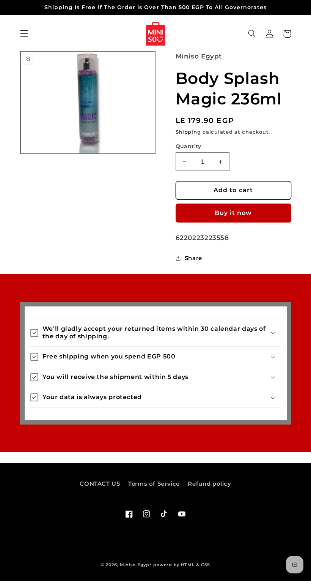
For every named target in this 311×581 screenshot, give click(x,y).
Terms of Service (154, 483)
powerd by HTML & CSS (181, 564)
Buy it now (233, 212)
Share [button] (193, 258)
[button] (24, 34)
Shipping (188, 132)
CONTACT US (100, 483)
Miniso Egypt (136, 564)
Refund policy (209, 483)
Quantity (188, 146)
